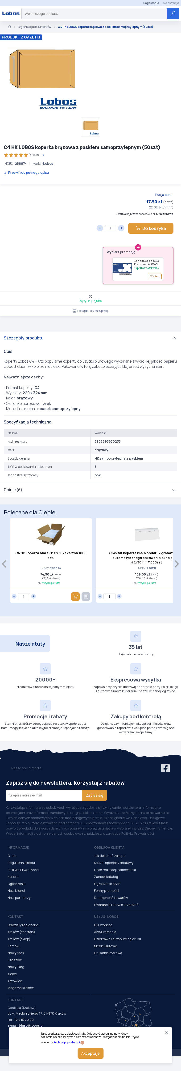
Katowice (15, 981)
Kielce (12, 974)
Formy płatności (106, 890)
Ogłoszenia (16, 883)
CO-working (103, 925)
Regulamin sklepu (21, 862)
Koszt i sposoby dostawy (113, 862)
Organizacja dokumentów (34, 27)
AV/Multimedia (105, 932)
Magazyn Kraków (21, 988)
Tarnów (13, 946)
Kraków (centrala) (21, 932)
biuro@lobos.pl (31, 1025)
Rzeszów (15, 960)
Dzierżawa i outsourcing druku (117, 939)
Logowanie (151, 3)
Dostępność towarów (111, 897)
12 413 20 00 (24, 1019)
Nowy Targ (16, 967)
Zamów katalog (106, 876)
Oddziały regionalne (23, 925)
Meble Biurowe (105, 946)
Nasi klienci (16, 890)
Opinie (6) (13, 489)
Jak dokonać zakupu (109, 855)
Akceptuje (90, 1053)
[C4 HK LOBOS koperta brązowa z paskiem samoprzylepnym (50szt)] (42, 75)
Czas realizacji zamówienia (115, 870)
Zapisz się (94, 795)
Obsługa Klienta (109, 847)
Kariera (13, 876)
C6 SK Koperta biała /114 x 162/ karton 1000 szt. (50, 555)
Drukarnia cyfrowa (108, 953)
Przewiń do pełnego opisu (28, 172)
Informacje (18, 847)
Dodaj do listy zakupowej (92, 311)
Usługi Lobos (106, 916)
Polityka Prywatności (23, 870)
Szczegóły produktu (23, 338)
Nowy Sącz (16, 953)
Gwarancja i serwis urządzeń (116, 904)
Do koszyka (154, 228)
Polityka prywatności (67, 1042)
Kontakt (15, 916)
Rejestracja (171, 3)
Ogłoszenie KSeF (107, 883)
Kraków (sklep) (19, 939)
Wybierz (154, 276)
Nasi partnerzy (19, 897)
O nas (12, 855)
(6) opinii (34, 155)
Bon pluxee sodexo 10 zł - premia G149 (146, 262)
